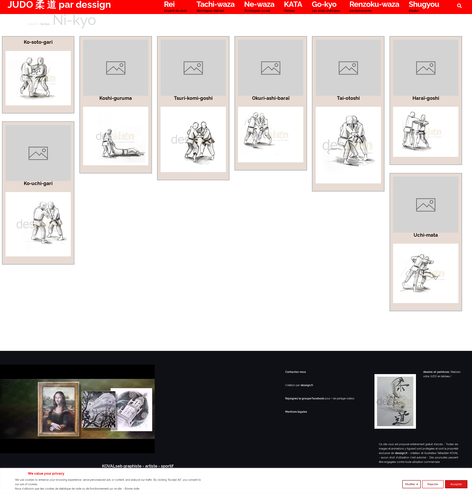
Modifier (410, 484)
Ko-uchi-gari (38, 183)
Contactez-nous (295, 371)
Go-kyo (326, 7)
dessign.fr (307, 385)
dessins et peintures (436, 371)
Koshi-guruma (115, 98)
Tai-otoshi (348, 98)
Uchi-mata (426, 235)
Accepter (456, 484)
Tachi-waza (215, 7)
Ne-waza (259, 7)
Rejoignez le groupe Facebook (305, 398)
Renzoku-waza (374, 7)
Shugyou (424, 7)
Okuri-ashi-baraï (270, 98)
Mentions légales (296, 411)
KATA (293, 7)
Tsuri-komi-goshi (193, 98)
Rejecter (433, 484)
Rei (175, 7)
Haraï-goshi (425, 98)
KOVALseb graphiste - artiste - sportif (137, 466)
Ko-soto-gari (38, 42)
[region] (236, 481)
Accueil (32, 24)
